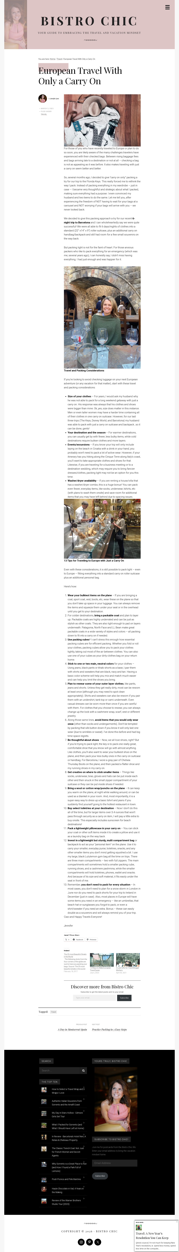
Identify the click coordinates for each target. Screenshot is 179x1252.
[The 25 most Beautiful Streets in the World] (77, 963)
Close (177, 1222)
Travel (44, 114)
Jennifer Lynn (54, 98)
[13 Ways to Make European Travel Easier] (102, 960)
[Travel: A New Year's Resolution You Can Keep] (139, 1229)
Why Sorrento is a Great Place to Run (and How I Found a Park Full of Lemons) (69, 1167)
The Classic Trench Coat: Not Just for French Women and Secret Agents (68, 1152)
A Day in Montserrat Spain (72, 1029)
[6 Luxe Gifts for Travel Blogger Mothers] (128, 960)
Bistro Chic (89, 20)
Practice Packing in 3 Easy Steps (109, 1029)
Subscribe (124, 998)
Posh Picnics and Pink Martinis (66, 1179)
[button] (102, 120)
